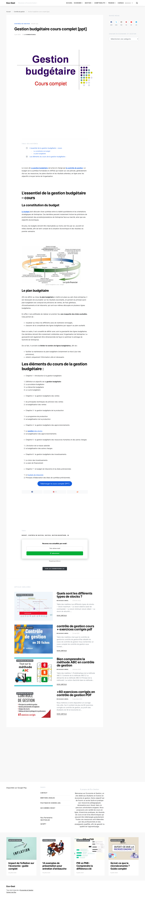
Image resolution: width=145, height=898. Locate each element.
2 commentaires (30, 34)
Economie (77, 3)
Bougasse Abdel (62, 600)
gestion (48, 535)
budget (24, 535)
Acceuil (8, 11)
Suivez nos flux (11, 892)
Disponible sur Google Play (16, 788)
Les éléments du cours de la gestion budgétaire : (48, 157)
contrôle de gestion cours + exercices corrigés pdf (75, 627)
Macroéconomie (15, 840)
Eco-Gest (10, 3)
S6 (68, 535)
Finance (111, 3)
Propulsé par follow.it (54, 561)
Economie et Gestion (26, 890)
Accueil (69, 3)
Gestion (88, 3)
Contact (43, 793)
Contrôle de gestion (19, 11)
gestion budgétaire (59, 535)
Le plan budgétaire (40, 153)
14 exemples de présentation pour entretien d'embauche (54, 866)
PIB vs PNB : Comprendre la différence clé (84, 866)
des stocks (35, 431)
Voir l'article (62, 615)
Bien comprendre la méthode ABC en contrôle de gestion (75, 662)
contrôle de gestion (36, 535)
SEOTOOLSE (45, 820)
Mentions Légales (47, 798)
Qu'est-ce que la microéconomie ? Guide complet (120, 866)
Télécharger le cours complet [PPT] (55, 484)
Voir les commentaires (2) (54, 568)
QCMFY (43, 824)
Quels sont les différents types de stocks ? (74, 594)
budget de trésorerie (35, 475)
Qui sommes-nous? (47, 808)
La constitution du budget (42, 151)
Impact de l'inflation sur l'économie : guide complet (21, 866)
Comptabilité (99, 3)
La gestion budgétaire (39, 168)
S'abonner (55, 553)
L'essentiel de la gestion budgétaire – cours (46, 148)
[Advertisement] (55, 120)
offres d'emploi (49, 840)
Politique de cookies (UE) (50, 803)
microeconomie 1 (117, 840)
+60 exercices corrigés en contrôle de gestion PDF (76, 693)
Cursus (124, 3)
